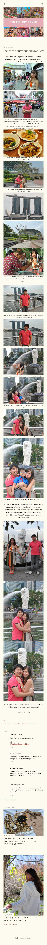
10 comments (13, 924)
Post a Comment (9, 800)
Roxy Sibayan (15, 785)
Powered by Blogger (25, 938)
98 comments (13, 848)
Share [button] (5, 721)
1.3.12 (11, 747)
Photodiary (25, 724)
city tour (10, 724)
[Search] (42, 3)
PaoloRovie (17, 724)
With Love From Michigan (19, 744)
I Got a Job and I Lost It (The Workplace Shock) (20, 919)
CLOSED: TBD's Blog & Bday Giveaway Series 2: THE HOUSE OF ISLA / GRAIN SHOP (21, 841)
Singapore (33, 724)
